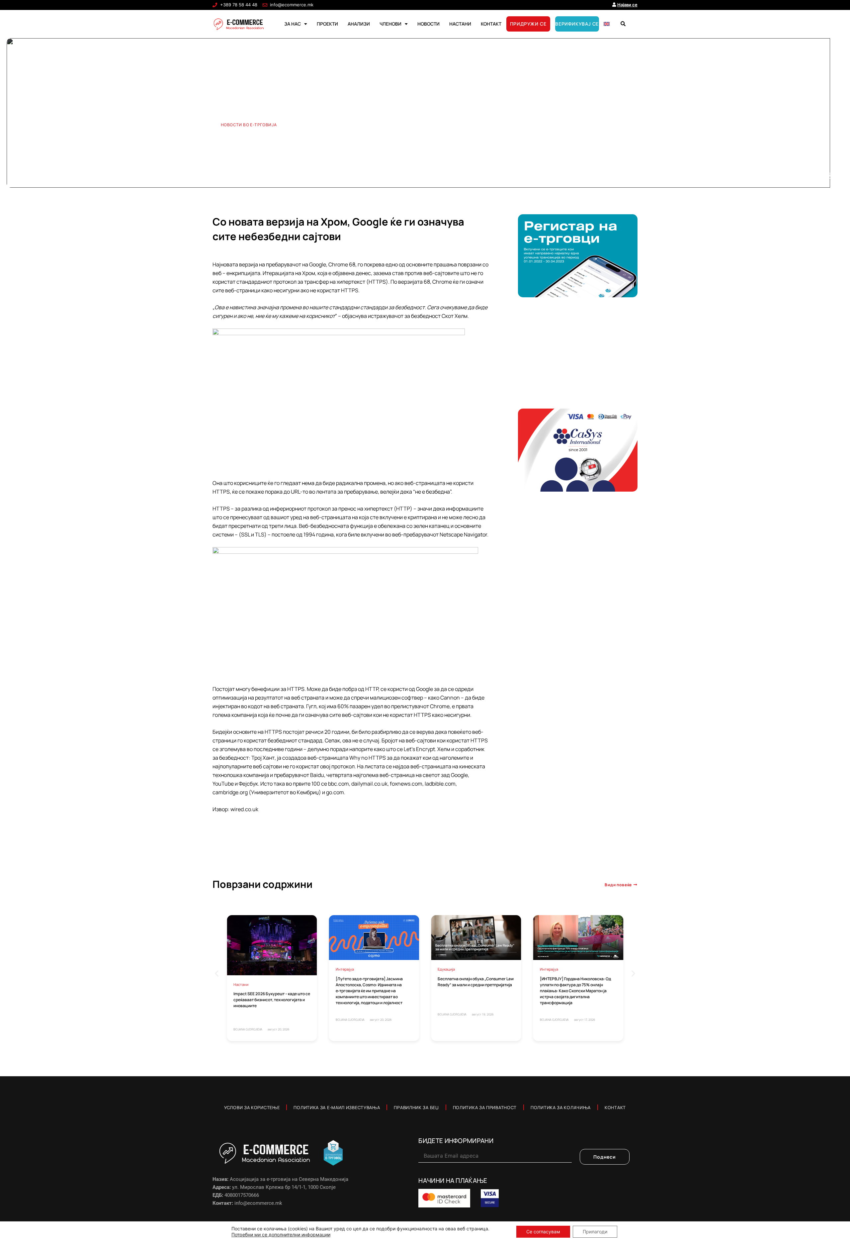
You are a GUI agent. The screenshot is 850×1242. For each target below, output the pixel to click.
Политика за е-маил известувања (337, 1107)
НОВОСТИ (428, 24)
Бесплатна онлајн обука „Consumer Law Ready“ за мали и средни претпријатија (476, 982)
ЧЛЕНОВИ (390, 24)
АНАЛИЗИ (359, 24)
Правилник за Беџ (416, 1107)
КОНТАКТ (491, 24)
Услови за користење (252, 1107)
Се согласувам (543, 1231)
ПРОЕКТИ (327, 24)
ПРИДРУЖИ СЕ (528, 24)
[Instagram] (828, 176)
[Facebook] (795, 176)
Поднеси (604, 1157)
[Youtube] (806, 176)
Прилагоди (595, 1231)
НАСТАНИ (460, 24)
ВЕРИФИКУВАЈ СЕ (577, 24)
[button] (623, 24)
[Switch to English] (607, 24)
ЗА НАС (292, 24)
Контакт (615, 1107)
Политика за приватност (485, 1107)
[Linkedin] (817, 176)
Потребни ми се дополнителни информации (280, 1234)
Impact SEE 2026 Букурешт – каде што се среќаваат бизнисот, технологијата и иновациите (271, 999)
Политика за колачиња (561, 1107)
